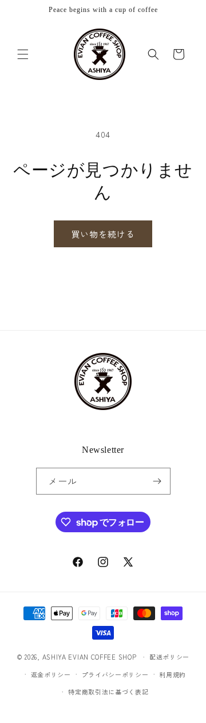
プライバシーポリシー (115, 674)
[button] (22, 54)
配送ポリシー (169, 656)
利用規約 (172, 674)
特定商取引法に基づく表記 (108, 691)
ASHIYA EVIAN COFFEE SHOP (89, 656)
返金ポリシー (51, 674)
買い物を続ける (103, 234)
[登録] (157, 481)
